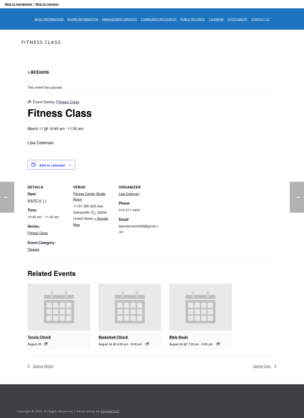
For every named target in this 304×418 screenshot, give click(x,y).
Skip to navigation (18, 4)
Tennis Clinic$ (39, 337)
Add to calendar (52, 165)
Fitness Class (38, 233)
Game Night (42, 366)
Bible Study (178, 337)
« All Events (38, 71)
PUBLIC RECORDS (192, 19)
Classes (33, 249)
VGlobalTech (109, 411)
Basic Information (49, 19)
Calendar (216, 19)
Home (238, 52)
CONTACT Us (260, 19)
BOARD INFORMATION (82, 19)
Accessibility (237, 19)
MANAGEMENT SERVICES (119, 19)
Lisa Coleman (129, 193)
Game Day (262, 366)
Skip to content (47, 4)
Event (250, 52)
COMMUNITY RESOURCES (159, 19)
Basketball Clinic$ (113, 337)
